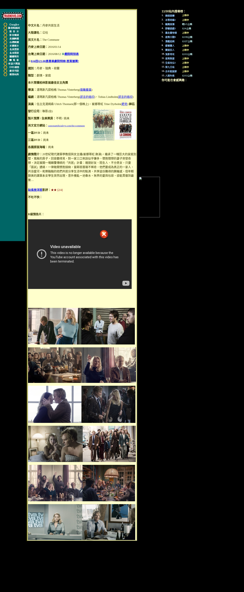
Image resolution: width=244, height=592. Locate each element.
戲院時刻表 (71, 54)
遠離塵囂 (85, 89)
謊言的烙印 (87, 96)
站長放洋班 (35, 189)
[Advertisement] (14, 131)
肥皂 (124, 104)
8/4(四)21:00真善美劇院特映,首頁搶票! (55, 61)
